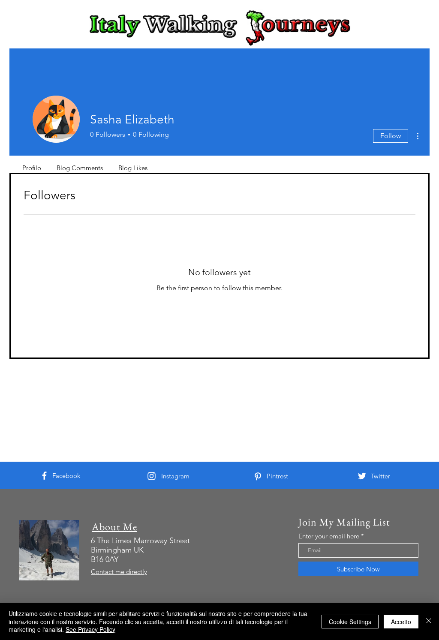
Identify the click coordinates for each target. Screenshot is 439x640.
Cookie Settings (350, 621)
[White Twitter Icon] (362, 476)
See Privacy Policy (90, 629)
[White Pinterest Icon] (258, 476)
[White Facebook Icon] (44, 475)
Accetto (401, 621)
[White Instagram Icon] (151, 476)
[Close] (429, 621)
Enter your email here (328, 536)
